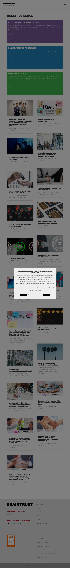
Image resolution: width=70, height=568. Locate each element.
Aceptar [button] (23, 295)
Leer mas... (38, 290)
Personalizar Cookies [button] (34, 295)
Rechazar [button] (46, 295)
